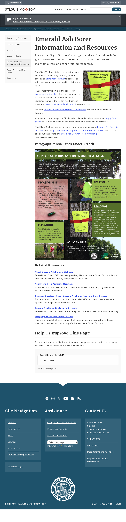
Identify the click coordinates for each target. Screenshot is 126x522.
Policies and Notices (57, 435)
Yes (44, 360)
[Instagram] (53, 398)
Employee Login (15, 466)
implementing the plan (46, 94)
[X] (59, 398)
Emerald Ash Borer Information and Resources (18, 63)
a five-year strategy (55, 78)
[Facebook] (46, 398)
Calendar (12, 442)
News (84, 9)
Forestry (77, 29)
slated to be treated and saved (59, 104)
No (52, 360)
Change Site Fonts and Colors (61, 422)
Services (59, 9)
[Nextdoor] (73, 398)
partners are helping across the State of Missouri (77, 130)
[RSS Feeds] (79, 398)
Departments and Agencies (30, 29)
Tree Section (12, 50)
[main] (63, 205)
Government (72, 9)
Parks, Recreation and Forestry (57, 29)
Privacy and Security (57, 429)
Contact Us (92, 445)
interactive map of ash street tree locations (65, 109)
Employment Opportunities (21, 454)
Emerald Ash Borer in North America (77, 133)
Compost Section (13, 44)
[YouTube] (65, 398)
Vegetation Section (14, 56)
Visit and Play (14, 448)
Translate (68, 445)
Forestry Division (17, 38)
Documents (11, 78)
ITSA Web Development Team (31, 503)
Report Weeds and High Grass (16, 71)
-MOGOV (20, 9)
